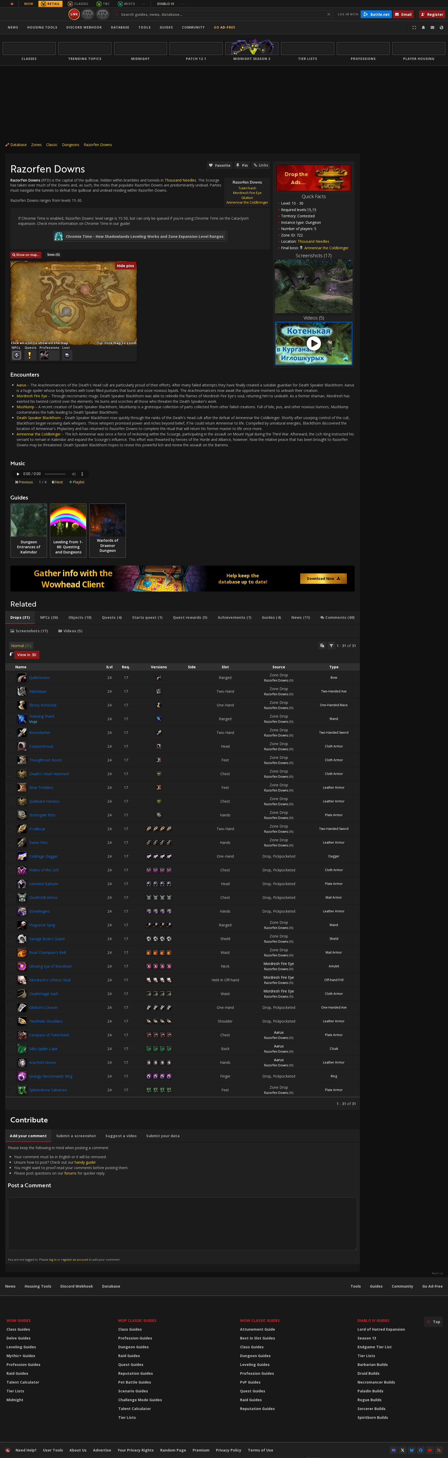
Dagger (333, 856)
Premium (201, 1450)
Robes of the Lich (44, 869)
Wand (334, 719)
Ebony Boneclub (43, 705)
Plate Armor (334, 815)
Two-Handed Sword (333, 732)
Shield (334, 938)
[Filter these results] (331, 645)
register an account (74, 1259)
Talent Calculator (22, 1382)
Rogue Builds (370, 1399)
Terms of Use (260, 1450)
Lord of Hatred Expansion (381, 1329)
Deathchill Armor (43, 897)
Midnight (14, 1399)
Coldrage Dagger (43, 856)
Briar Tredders (41, 787)
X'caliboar (37, 828)
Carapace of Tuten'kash (49, 1034)
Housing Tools (38, 1286)
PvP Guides (250, 1382)
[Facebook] (421, 1450)
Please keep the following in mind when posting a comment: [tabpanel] (68, 1203)
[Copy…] (322, 645)
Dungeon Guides (133, 1346)
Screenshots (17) (314, 255)
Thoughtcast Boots (45, 760)
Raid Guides (17, 1373)
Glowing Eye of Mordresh (50, 966)
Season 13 (367, 1338)
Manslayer (38, 691)
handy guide (85, 1162)
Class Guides (18, 1329)
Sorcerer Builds (372, 1408)
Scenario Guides (133, 1390)
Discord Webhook (84, 27)
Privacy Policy (228, 1450)
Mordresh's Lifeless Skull (50, 979)
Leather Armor (334, 787)
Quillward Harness (44, 801)
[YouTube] (430, 1450)
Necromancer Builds (376, 1382)
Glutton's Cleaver (43, 1007)
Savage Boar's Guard (47, 938)
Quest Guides (130, 1364)
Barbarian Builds (373, 1364)
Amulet (334, 966)
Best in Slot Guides (257, 1338)
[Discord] (393, 1450)
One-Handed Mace (334, 705)
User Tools (53, 1450)
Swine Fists (38, 842)
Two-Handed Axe (334, 691)
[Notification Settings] (423, 27)
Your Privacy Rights (136, 1450)
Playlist (79, 482)
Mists (129, 4)
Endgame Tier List (375, 1346)
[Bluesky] (412, 1450)
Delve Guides (18, 1338)
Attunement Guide (257, 1329)
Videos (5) (314, 318)
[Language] (441, 27)
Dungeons (70, 144)
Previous (25, 482)
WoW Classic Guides (260, 1320)
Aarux (21, 385)
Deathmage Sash (43, 993)
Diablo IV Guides (373, 1320)
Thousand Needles (313, 241)
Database (120, 27)
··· (143, 4)
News (13, 27)
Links (263, 165)
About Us (78, 1450)
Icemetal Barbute (43, 883)
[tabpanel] (182, 874)
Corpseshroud (41, 746)
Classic (81, 4)
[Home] (35, 14)
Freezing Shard (41, 716)
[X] (403, 1450)
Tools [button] (144, 27)
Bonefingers (39, 911)
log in (53, 1259)
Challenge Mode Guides (140, 1399)
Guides (166, 27)
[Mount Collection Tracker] (182, 579)
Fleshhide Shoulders (46, 1021)
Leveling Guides (21, 1346)
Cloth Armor (334, 746)
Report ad (437, 1273)
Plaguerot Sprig (42, 924)
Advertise (102, 1450)
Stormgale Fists (42, 815)
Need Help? (26, 1450)
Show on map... (27, 255)
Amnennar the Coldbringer (39, 434)
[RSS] (439, 1450)
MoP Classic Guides (137, 1320)
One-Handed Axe (334, 1007)
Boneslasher (39, 732)
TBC (106, 4)
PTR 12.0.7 (102, 14)
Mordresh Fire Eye (32, 395)
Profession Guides (23, 1364)
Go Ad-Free (224, 27)
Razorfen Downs (98, 144)
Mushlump (25, 406)
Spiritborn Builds (373, 1417)
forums (70, 1173)
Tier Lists (15, 1390)
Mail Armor (334, 897)
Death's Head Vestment (49, 773)
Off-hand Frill (334, 980)
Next (59, 482)
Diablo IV (171, 4)
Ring (334, 1076)
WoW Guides (18, 1320)
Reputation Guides (135, 1373)
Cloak (334, 1048)
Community (193, 27)
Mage (33, 721)
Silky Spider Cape (43, 1048)
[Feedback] (432, 27)
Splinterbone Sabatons (48, 1089)
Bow (334, 677)
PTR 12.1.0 (88, 14)
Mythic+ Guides (20, 1355)
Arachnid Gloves (42, 1062)
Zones (36, 144)
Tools (356, 1286)
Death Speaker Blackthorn (39, 417)
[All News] (12, 4)
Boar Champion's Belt (47, 952)
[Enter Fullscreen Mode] (414, 27)
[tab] (20, 617)
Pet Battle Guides (134, 1382)
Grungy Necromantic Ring (50, 1076)
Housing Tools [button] (42, 27)
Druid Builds (369, 1373)
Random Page (173, 1450)
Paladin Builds (370, 1390)
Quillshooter (39, 677)
